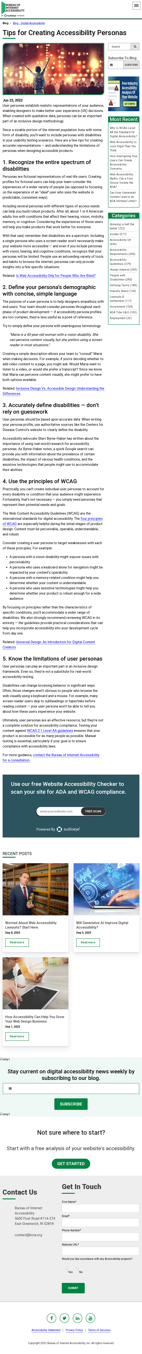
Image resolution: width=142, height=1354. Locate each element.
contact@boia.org (28, 1235)
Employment (121, 318)
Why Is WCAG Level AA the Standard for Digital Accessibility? (123, 132)
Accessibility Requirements (122, 252)
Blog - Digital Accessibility (29, 23)
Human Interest (123, 269)
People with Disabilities (121, 277)
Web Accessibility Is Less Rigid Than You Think (123, 146)
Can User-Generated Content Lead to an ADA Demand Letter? (123, 197)
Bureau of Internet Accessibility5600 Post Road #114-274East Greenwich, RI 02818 (35, 1216)
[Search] (135, 46)
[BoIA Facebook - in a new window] (51, 1318)
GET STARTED (71, 1163)
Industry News (123, 291)
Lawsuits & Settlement (121, 299)
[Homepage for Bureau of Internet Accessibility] (13, 9)
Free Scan (93, 811)
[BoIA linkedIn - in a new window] (77, 1318)
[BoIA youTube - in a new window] (90, 1318)
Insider (118, 234)
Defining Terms (123, 285)
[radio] (69, 1269)
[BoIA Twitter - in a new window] (64, 1318)
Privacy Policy (74, 1330)
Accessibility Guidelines (120, 262)
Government (121, 306)
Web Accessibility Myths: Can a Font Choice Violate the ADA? (121, 181)
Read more (17, 942)
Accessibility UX (120, 242)
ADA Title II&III (123, 312)
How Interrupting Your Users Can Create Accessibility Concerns (123, 162)
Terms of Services (99, 1330)
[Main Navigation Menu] (136, 6)
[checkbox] (72, 1269)
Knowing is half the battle (122, 226)
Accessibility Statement (46, 1330)
